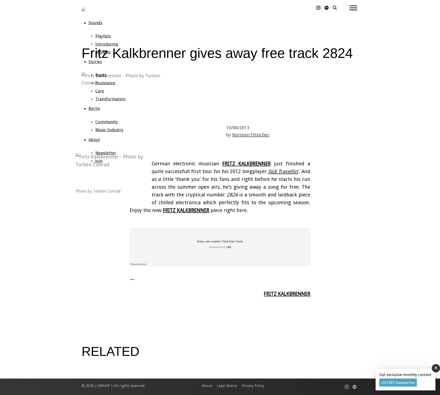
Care (99, 91)
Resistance (105, 83)
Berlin (94, 108)
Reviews (102, 52)
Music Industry (109, 129)
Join (98, 161)
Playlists (103, 36)
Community (106, 121)
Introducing (106, 44)
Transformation (110, 99)
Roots (100, 75)
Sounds (95, 22)
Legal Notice (227, 386)
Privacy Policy (253, 386)
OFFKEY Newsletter (398, 382)
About (94, 139)
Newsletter (105, 152)
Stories (95, 61)
